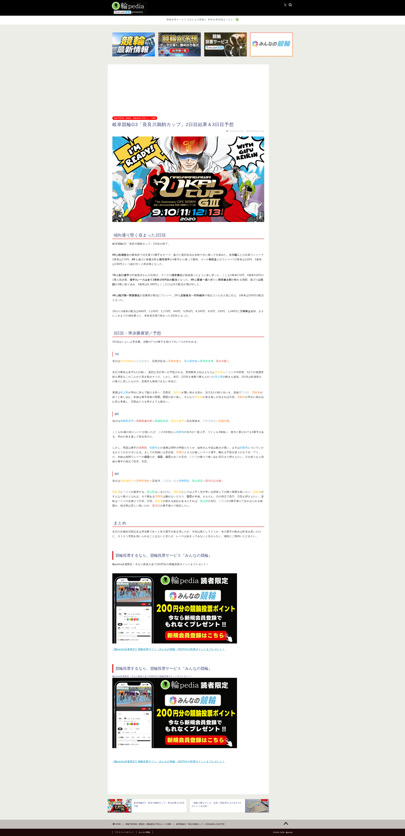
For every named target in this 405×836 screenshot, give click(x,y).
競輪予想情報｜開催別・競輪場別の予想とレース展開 (135, 118)
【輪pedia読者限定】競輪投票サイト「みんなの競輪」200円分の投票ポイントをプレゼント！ (168, 649)
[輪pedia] (202, 8)
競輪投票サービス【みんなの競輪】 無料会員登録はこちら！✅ (202, 19)
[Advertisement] (188, 93)
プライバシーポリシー (124, 832)
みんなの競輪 (144, 832)
